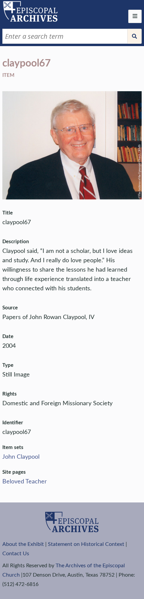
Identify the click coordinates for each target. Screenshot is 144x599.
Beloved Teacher (24, 482)
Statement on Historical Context (86, 544)
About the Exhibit (23, 544)
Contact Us (15, 553)
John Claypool (21, 457)
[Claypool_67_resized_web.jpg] (71, 198)
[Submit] (135, 36)
